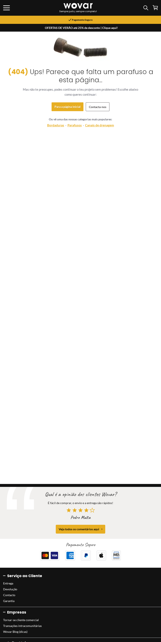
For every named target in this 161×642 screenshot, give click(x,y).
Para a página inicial (67, 106)
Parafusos (75, 125)
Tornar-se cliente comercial (21, 620)
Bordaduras (55, 125)
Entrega (8, 583)
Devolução (10, 589)
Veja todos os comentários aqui (79, 529)
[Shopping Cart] (155, 7)
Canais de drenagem (99, 125)
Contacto (9, 595)
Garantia (8, 601)
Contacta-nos (97, 107)
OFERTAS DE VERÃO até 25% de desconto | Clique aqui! (81, 28)
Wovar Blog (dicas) (15, 631)
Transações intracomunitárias (22, 626)
